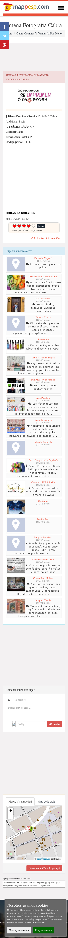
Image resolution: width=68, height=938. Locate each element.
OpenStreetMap (43, 858)
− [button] (10, 816)
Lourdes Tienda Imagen (43, 357)
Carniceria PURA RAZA (43, 482)
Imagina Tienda (43, 600)
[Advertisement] (34, 57)
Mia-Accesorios (43, 298)
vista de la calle (46, 801)
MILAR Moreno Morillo (43, 379)
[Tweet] (4, 35)
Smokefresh (43, 339)
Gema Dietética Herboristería (43, 276)
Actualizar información (46, 238)
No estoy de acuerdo (19, 930)
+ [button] (10, 810)
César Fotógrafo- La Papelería (43, 460)
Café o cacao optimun (43, 559)
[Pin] (4, 44)
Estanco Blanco (43, 317)
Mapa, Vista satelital (20, 801)
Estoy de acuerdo (43, 930)
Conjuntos (43, 500)
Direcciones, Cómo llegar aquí (44, 868)
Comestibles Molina (43, 578)
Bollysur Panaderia (43, 537)
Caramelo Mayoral (43, 258)
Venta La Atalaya (43, 420)
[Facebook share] (4, 26)
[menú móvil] (61, 7)
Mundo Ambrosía (43, 442)
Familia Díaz (43, 519)
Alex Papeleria (43, 397)
